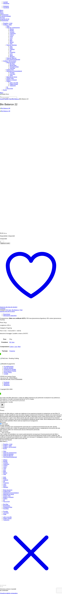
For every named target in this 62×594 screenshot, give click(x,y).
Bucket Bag (13, 65)
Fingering (12, 52)
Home (1, 99)
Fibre (7, 26)
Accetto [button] (10, 402)
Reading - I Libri (7, 23)
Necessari (5, 424)
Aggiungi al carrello (5, 243)
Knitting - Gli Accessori (9, 61)
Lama (11, 36)
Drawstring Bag (14, 66)
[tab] (32, 314)
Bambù (12, 30)
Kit (7, 87)
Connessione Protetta (10, 371)
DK (11, 50)
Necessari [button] (3, 422)
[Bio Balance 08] (31, 108)
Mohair (12, 42)
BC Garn (9, 99)
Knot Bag (12, 68)
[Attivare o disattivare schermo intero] (2, 585)
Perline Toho (10, 78)
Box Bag (12, 64)
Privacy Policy (8, 372)
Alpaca (12, 29)
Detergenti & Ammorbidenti (14, 71)
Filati (5, 99)
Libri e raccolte (14, 82)
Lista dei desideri (8, 368)
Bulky (11, 48)
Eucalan (12, 72)
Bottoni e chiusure (11, 80)
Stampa (2, 311)
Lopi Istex (12, 74)
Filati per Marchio (11, 58)
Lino (11, 39)
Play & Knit (9, 88)
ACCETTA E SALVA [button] (6, 440)
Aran (11, 46)
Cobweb (12, 49)
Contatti (6, 373)
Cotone (12, 35)
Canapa (12, 32)
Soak (11, 75)
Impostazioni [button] (4, 402)
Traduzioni (13, 85)
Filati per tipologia (11, 45)
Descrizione (6, 314)
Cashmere (13, 33)
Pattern (8, 81)
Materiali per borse (11, 77)
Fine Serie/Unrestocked (13, 59)
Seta (11, 43)
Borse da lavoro (11, 62)
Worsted (12, 56)
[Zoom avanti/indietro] (0, 585)
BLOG (5, 90)
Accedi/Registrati (8, 366)
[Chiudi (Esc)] (5, 585)
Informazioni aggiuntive (10, 315)
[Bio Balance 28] (31, 170)
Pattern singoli (14, 84)
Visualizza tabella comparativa (9, 593)
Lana (11, 37)
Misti (11, 40)
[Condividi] (4, 585)
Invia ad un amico (10, 311)
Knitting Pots (10, 69)
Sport (11, 55)
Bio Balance (15, 99)
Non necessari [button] (4, 431)
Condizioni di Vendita (10, 369)
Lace (11, 53)
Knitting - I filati (7, 24)
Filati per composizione (13, 27)
